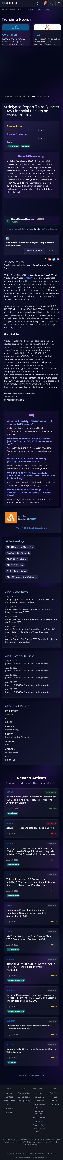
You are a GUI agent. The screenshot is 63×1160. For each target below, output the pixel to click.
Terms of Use (24, 1093)
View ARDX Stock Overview (31, 528)
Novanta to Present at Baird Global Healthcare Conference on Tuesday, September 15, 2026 (26, 913)
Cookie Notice (24, 1097)
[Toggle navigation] (58, 3)
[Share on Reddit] (49, 259)
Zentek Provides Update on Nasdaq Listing (30, 827)
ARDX (29, 278)
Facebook (52, 387)
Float (8, 719)
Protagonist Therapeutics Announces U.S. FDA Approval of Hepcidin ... (47, 41)
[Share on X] (45, 259)
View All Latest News (30, 1075)
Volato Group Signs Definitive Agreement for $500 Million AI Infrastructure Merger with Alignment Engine (31, 799)
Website (10, 742)
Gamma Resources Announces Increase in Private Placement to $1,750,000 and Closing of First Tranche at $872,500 (31, 997)
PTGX (37, 34)
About (9, 1093)
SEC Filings (44, 96)
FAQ (9, 1104)
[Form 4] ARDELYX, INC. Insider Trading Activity (27, 664)
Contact (9, 1097)
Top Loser (51, 823)
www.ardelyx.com (35, 321)
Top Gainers (39, 1097)
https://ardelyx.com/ (14, 384)
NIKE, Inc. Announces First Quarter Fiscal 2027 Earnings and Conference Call (29, 938)
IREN (14, 34)
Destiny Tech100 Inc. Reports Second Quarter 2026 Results (31, 1050)
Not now (52, 250)
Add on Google (34, 251)
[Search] (51, 3)
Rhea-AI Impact (15, 126)
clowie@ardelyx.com (14, 399)
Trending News (15, 19)
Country (10, 749)
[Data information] (29, 706)
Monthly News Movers (39, 1105)
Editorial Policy (9, 1101)
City (7, 757)
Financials (21, 96)
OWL (5, 34)
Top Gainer (50, 792)
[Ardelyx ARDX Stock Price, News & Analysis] (11, 517)
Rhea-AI (9, 1108)
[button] (37, 3)
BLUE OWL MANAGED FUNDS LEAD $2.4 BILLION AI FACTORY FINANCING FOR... (14, 43)
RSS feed (54, 1093)
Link (7, 745)
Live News (38, 1121)
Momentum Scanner (39, 1112)
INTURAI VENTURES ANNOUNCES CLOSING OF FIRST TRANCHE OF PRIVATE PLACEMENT (30, 967)
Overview (8, 96)
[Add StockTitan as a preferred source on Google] (57, 259)
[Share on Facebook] (53, 259)
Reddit (54, 1101)
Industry (10, 726)
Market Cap (11, 711)
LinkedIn (37, 387)
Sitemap (9, 1112)
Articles (39, 1093)
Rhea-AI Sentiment (17, 134)
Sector (9, 734)
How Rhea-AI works (32, 229)
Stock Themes (39, 1117)
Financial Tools (39, 1125)
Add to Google (53, 1104)
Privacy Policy (24, 1101)
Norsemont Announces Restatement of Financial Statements (28, 1027)
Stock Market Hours (39, 1130)
